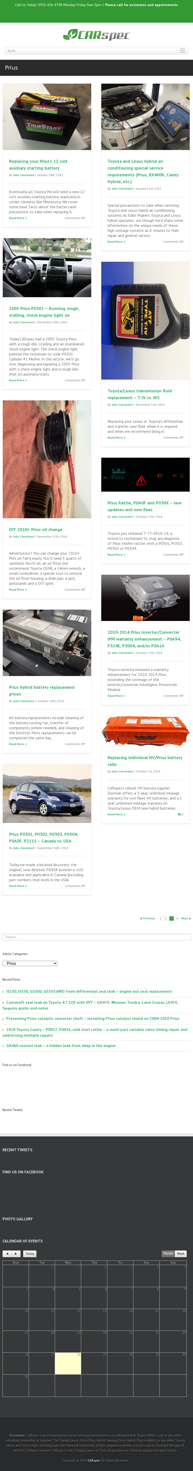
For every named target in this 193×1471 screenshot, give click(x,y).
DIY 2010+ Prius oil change (36, 529)
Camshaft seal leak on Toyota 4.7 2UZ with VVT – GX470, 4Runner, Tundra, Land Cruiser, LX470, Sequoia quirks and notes (90, 1005)
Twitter (94, 14)
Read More (16, 218)
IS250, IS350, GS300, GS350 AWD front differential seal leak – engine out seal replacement (89, 991)
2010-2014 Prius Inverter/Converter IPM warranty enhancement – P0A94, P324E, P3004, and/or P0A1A (144, 639)
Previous (149, 918)
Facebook (86, 14)
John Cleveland (23, 175)
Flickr (105, 14)
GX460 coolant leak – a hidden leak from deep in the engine (61, 1045)
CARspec (94, 1460)
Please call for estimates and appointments (141, 5)
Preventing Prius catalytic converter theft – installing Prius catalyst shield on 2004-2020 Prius (92, 1018)
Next (184, 918)
